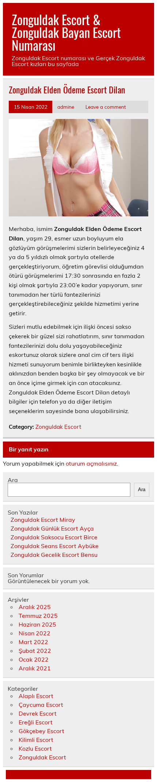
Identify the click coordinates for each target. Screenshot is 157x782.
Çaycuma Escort (41, 704)
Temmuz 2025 (38, 615)
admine (65, 107)
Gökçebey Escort (41, 731)
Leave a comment (105, 107)
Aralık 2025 (35, 606)
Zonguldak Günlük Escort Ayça (52, 528)
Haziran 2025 (37, 624)
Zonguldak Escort (58, 426)
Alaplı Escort (36, 696)
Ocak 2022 (34, 659)
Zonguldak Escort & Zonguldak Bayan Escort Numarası (66, 32)
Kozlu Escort (35, 748)
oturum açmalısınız (91, 463)
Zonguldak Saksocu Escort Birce (54, 537)
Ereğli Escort (36, 722)
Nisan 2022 (34, 633)
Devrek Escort (38, 713)
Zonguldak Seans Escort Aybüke (55, 546)
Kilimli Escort (36, 739)
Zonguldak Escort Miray (43, 519)
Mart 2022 (33, 642)
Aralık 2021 (35, 668)
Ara (13, 480)
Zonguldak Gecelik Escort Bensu (54, 554)
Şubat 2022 (35, 650)
